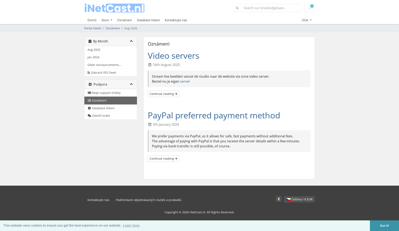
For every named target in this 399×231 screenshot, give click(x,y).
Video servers (173, 55)
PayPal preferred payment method (214, 115)
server (185, 81)
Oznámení (124, 20)
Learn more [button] (131, 225)
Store (105, 20)
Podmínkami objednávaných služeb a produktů (148, 200)
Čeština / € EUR (302, 199)
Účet (305, 20)
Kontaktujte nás (176, 20)
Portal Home (92, 28)
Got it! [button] (384, 225)
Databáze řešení (148, 20)
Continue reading (162, 94)
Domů (91, 20)
